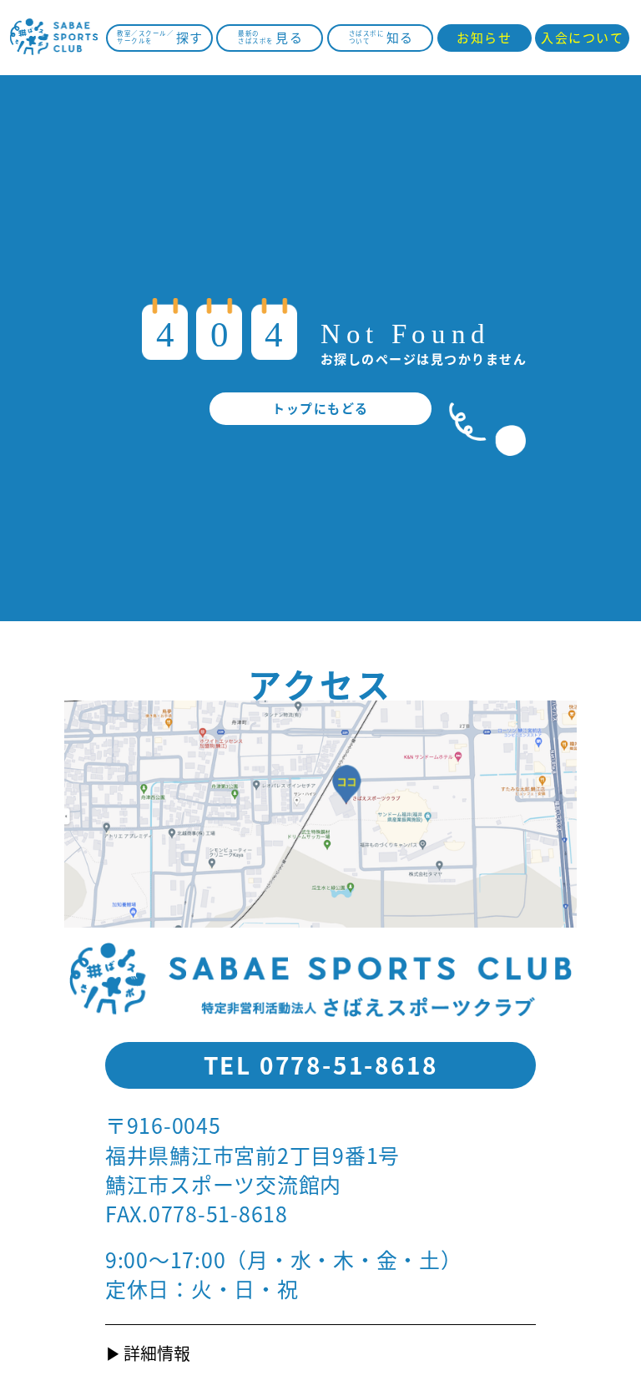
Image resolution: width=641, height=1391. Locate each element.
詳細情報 (157, 1353)
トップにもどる (320, 408)
